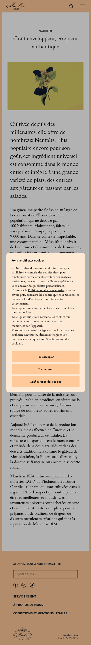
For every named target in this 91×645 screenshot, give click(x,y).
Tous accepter (45, 357)
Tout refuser (45, 369)
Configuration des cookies (45, 382)
